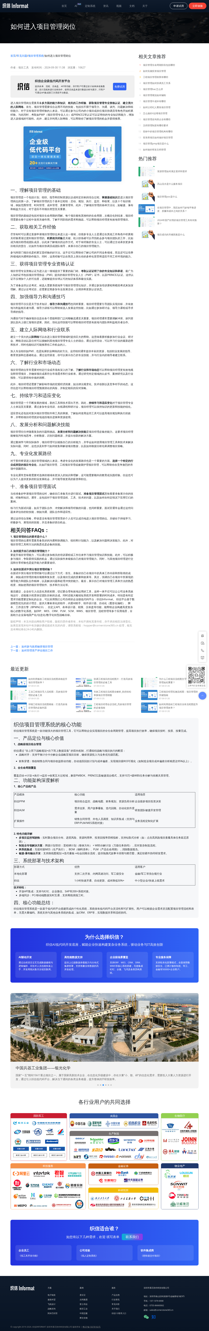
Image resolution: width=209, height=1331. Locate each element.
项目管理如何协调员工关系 (154, 83)
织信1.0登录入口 (119, 1313)
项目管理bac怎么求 (151, 89)
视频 (118, 6)
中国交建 (84, 1313)
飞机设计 (52, 1304)
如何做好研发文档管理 (152, 149)
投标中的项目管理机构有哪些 (155, 131)
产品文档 (116, 1295)
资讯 (105, 6)
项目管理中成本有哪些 (152, 101)
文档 (132, 6)
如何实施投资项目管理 (152, 71)
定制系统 (90, 6)
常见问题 (22, 55)
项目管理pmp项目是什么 (153, 143)
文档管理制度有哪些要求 (153, 125)
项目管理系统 (36, 55)
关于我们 (116, 1308)
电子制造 (52, 1295)
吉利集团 (84, 1299)
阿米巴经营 (52, 1313)
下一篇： (31, 650)
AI (78, 5)
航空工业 (84, 1308)
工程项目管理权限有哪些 (153, 77)
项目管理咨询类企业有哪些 (154, 119)
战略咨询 (52, 1308)
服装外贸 (52, 1299)
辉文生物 (84, 1317)
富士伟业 (84, 1304)
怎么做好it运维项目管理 (153, 113)
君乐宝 (83, 1295)
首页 (64, 6)
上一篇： (31, 646)
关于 (145, 6)
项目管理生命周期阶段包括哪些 (157, 64)
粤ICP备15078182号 (91, 1326)
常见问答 (116, 1304)
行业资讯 (116, 1299)
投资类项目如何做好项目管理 (155, 137)
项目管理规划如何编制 (152, 95)
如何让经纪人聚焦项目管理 (154, 107)
